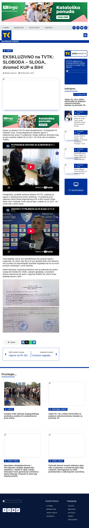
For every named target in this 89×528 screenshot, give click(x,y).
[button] (85, 35)
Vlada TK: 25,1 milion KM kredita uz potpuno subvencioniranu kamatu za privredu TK (75, 102)
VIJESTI (9, 51)
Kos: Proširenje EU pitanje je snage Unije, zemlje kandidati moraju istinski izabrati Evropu (80, 121)
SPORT (70, 516)
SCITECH (71, 513)
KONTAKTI (49, 28)
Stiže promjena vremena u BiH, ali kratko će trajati (80, 171)
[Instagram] (78, 27)
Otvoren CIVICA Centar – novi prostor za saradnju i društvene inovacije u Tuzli (80, 139)
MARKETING (19, 28)
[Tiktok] (85, 27)
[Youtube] (81, 27)
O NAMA (5, 28)
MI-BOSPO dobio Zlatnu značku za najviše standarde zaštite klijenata (80, 156)
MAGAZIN (71, 509)
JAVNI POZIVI (34, 28)
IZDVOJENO (72, 519)
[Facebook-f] (74, 27)
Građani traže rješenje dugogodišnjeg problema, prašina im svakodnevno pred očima (21, 416)
